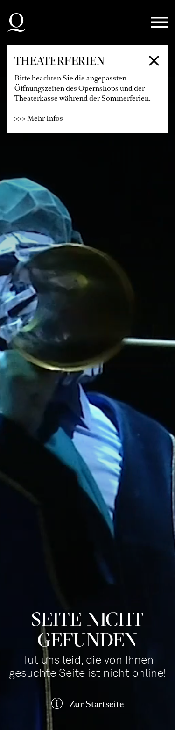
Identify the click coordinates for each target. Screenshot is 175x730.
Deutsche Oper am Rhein (16, 22)
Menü (159, 22)
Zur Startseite (96, 704)
